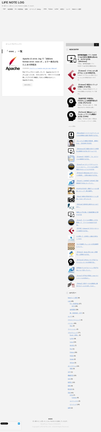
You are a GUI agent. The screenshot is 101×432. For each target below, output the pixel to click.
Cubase (74, 397)
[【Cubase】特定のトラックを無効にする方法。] (72, 92)
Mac (71, 326)
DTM (45, 9)
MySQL (72, 345)
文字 (69, 372)
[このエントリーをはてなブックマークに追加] (19, 423)
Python (51, 9)
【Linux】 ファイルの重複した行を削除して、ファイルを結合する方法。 (87, 222)
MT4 (73, 306)
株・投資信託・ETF (76, 313)
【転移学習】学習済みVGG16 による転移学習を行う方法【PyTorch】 (87, 101)
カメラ (68, 9)
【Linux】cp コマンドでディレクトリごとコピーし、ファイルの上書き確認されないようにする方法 (87, 167)
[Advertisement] (50, 25)
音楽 (69, 392)
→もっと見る (71, 126)
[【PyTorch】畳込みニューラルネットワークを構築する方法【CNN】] (72, 120)
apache (40, 68)
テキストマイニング (74, 320)
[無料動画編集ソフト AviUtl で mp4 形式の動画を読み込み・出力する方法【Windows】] (72, 63)
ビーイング (73, 404)
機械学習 (70, 375)
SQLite (72, 362)
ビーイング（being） (36, 9)
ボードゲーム (72, 366)
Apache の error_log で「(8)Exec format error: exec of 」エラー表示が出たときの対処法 (40, 62)
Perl (71, 349)
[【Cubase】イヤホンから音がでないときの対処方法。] (72, 79)
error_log (45, 68)
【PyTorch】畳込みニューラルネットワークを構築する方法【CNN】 (87, 114)
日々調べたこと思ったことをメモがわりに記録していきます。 (50, 421)
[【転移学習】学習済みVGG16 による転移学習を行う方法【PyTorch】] (72, 106)
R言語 (72, 356)
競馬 (26, 9)
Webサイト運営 (76, 9)
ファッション (72, 329)
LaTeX (56, 9)
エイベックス (74, 401)
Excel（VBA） (74, 335)
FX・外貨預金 (19, 9)
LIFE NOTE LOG (13, 2)
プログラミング (34, 68)
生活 (69, 379)
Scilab (72, 359)
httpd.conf (54, 68)
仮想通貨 (10, 9)
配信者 (70, 389)
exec (49, 68)
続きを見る (27, 84)
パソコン (70, 323)
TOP (4, 9)
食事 (69, 408)
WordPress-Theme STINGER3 (50, 424)
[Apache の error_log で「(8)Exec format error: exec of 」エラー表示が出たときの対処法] (13, 72)
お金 (69, 301)
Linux (71, 342)
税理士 (62, 9)
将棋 (71, 368)
